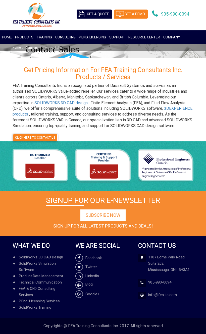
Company (171, 37)
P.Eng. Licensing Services (39, 301)
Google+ (92, 294)
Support (117, 37)
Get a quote (98, 14)
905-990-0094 (175, 14)
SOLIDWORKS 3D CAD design (61, 102)
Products (24, 37)
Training (44, 37)
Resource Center (144, 37)
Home (7, 37)
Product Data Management (41, 276)
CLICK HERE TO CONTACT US (35, 137)
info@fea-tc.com (162, 295)
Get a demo (135, 14)
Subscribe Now (103, 215)
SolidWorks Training (35, 307)
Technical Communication (40, 282)
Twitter (91, 267)
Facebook (93, 258)
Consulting (65, 37)
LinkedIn (92, 276)
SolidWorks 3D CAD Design (41, 257)
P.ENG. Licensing (92, 37)
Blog (89, 284)
